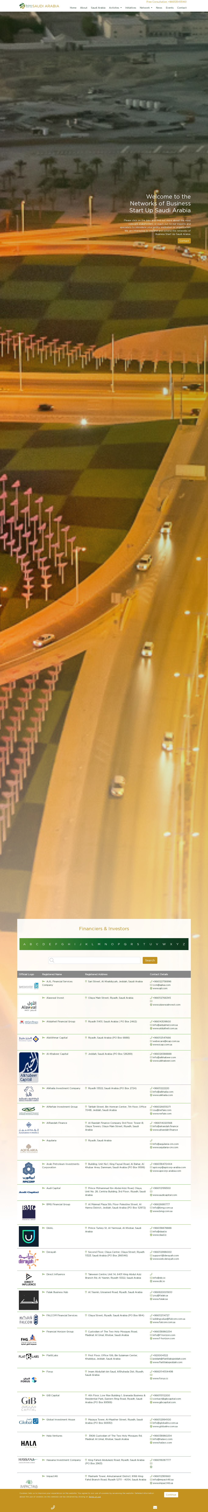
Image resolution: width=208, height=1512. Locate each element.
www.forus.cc (160, 1378)
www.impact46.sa (163, 1483)
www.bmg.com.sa (162, 1211)
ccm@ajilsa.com (162, 985)
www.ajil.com (160, 988)
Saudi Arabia (98, 7)
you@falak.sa (160, 1295)
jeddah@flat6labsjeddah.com (169, 1358)
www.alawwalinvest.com (166, 1004)
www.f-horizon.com (164, 1338)
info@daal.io (160, 1231)
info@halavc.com (162, 1439)
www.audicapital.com (165, 1195)
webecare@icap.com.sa (166, 1041)
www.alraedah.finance (165, 1129)
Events (170, 7)
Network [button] (145, 7)
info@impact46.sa (163, 1479)
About (83, 7)
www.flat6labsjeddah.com (167, 1362)
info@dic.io (159, 1277)
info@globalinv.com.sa (165, 1423)
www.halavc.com (162, 1442)
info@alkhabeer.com (164, 1057)
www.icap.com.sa (162, 1044)
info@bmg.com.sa (163, 1207)
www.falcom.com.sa (164, 1322)
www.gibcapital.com (164, 1402)
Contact (182, 7)
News (159, 7)
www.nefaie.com (162, 1113)
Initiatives (130, 7)
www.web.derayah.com (166, 1259)
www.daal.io (159, 1235)
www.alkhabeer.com (164, 1060)
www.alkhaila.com (163, 1095)
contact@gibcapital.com (167, 1398)
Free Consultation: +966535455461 (166, 1)
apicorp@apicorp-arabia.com (169, 1167)
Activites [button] (114, 7)
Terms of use (95, 1497)
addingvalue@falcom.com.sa (169, 1319)
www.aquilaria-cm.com (165, 1147)
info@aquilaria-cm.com (166, 1144)
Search (150, 960)
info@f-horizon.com (164, 1335)
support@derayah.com (166, 1255)
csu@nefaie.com (162, 1110)
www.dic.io (159, 1281)
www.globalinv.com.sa (165, 1426)
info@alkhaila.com (163, 1091)
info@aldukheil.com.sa (165, 1025)
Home (73, 7)
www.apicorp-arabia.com (167, 1171)
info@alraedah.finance (165, 1126)
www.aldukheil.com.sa (165, 1028)
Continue (171, 1494)
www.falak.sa (160, 1299)
